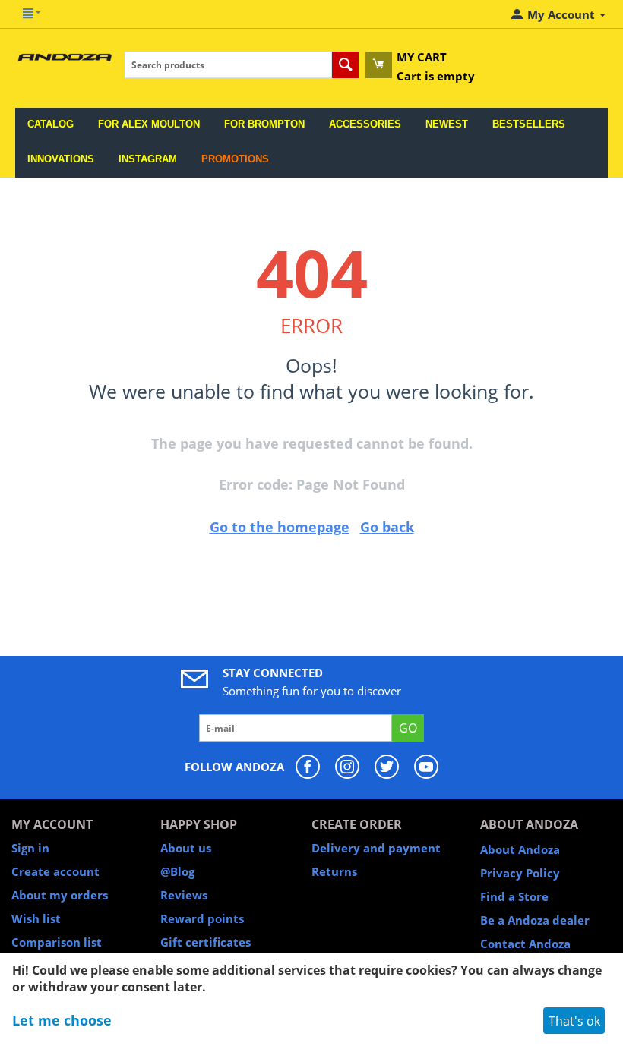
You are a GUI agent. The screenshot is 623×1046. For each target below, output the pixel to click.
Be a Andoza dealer (535, 920)
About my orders (59, 895)
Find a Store (514, 896)
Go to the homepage (279, 527)
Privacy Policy (520, 873)
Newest (446, 124)
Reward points (202, 918)
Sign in (30, 847)
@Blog (177, 871)
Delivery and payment (376, 847)
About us (185, 847)
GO (408, 728)
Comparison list (56, 942)
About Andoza (520, 849)
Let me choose (62, 1020)
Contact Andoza (525, 943)
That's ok (574, 1021)
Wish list (36, 918)
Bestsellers (528, 124)
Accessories (365, 124)
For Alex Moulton (149, 124)
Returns (334, 871)
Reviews (183, 895)
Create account (55, 871)
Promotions (235, 159)
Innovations (60, 159)
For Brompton (264, 124)
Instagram (148, 159)
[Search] (345, 65)
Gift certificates (205, 942)
